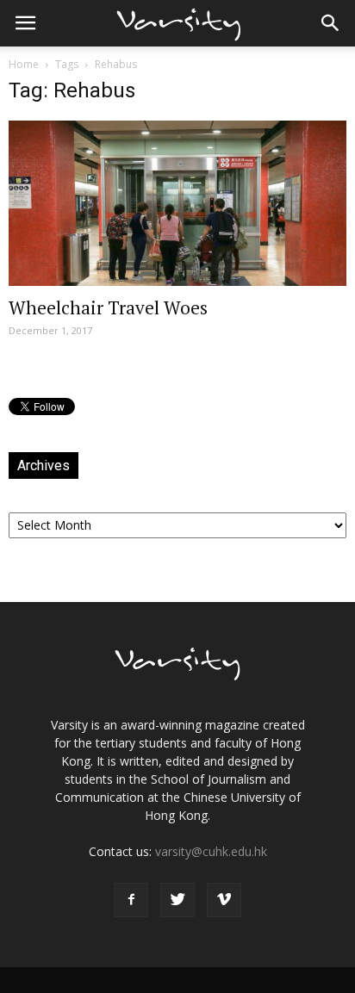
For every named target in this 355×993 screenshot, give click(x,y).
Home (24, 64)
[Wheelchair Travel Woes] (177, 203)
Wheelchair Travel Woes (108, 307)
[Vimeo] (224, 900)
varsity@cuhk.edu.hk (211, 851)
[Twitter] (177, 900)
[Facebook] (131, 900)
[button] (331, 23)
